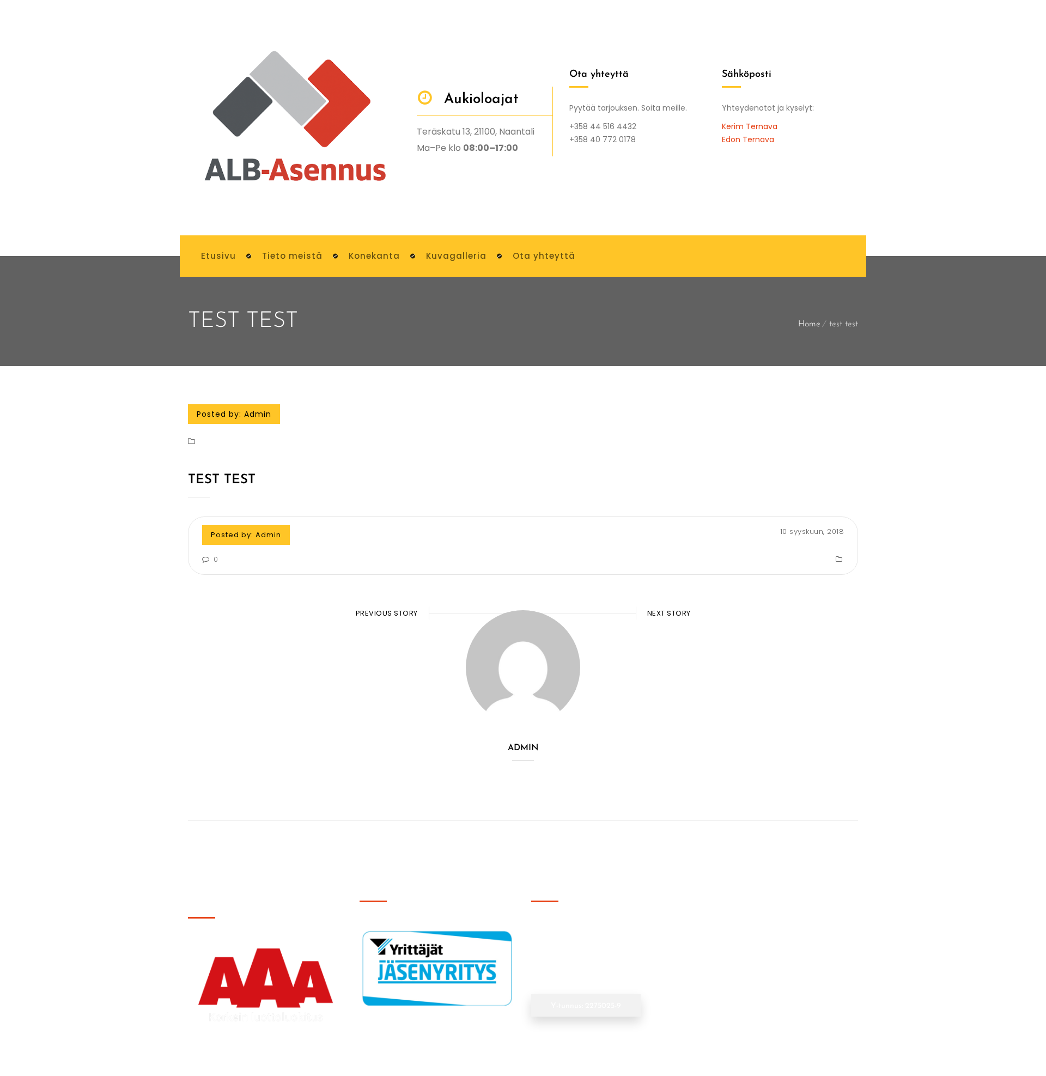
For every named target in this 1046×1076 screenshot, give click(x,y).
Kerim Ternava (749, 126)
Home (809, 324)
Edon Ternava (748, 139)
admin (257, 414)
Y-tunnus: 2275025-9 (586, 1006)
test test (222, 480)
